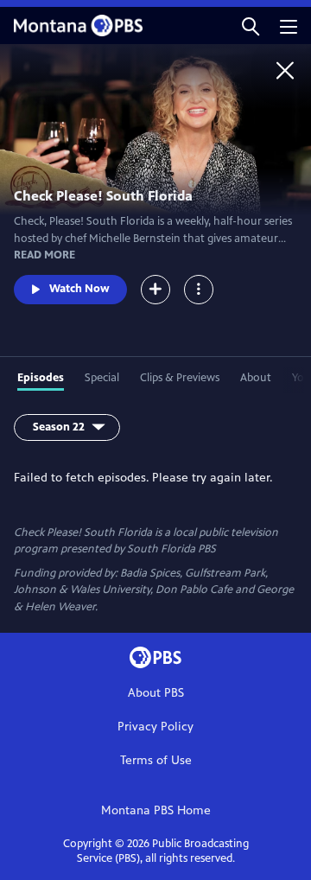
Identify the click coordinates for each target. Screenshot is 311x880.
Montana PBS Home (156, 810)
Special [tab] (102, 378)
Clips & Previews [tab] (179, 378)
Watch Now (79, 289)
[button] (250, 25)
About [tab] (255, 378)
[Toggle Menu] (198, 289)
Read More (44, 255)
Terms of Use (156, 760)
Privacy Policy (155, 726)
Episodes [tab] (40, 378)
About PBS (156, 693)
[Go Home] (285, 70)
